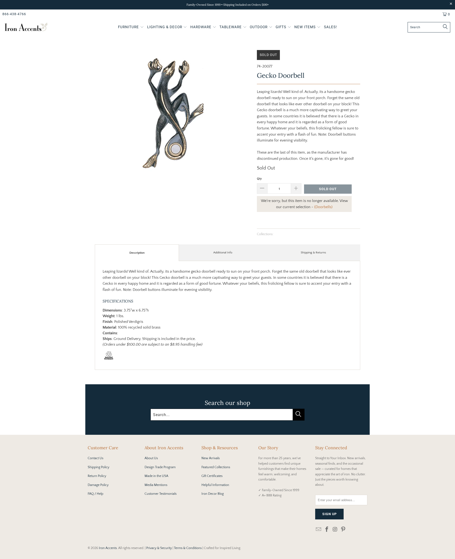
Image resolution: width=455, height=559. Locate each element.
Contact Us (95, 458)
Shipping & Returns (313, 252)
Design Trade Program (160, 467)
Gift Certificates (212, 476)
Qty (259, 178)
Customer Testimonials (161, 494)
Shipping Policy (98, 467)
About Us (151, 458)
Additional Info (222, 252)
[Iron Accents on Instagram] (335, 530)
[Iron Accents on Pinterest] (343, 530)
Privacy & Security (159, 548)
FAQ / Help (95, 494)
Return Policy (97, 476)
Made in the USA (156, 476)
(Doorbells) (323, 207)
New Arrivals (210, 458)
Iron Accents (108, 548)
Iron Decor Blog (212, 494)
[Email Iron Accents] (318, 530)
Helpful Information (215, 485)
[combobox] (429, 27)
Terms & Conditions (188, 548)
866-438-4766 (14, 14)
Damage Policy (98, 485)
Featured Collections (215, 467)
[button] (131, 27)
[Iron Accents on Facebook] (327, 530)
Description (137, 252)
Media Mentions (156, 485)
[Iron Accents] (26, 27)
